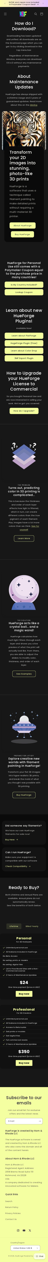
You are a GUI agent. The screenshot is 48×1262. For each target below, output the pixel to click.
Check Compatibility (16, 866)
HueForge (19, 1256)
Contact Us (11, 1219)
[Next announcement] (43, 3)
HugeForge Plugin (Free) (24, 343)
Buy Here (10, 839)
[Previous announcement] (5, 3)
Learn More (24, 538)
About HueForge (23, 225)
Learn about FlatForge (24, 335)
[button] (5, 14)
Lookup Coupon (24, 292)
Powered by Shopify (32, 1256)
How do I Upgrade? (24, 410)
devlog (33, 105)
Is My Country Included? (24, 284)
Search (8, 1201)
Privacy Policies (13, 1213)
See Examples (24, 673)
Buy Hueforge (24, 794)
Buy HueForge (22, 234)
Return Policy (11, 1207)
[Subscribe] (40, 1121)
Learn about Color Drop (24, 350)
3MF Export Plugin (24, 358)
